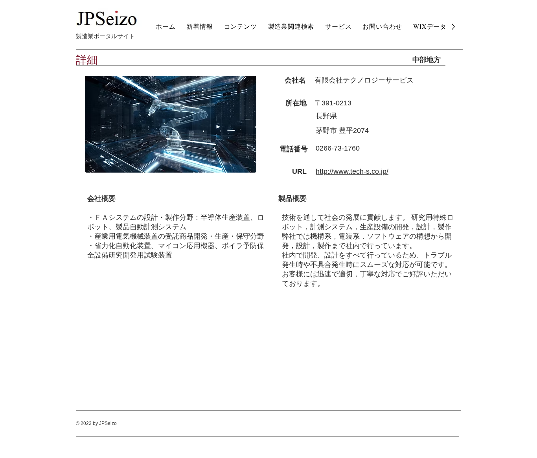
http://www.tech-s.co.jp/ (352, 171)
